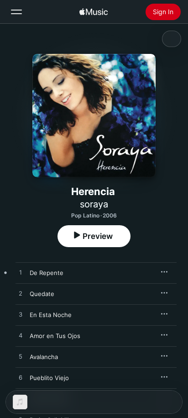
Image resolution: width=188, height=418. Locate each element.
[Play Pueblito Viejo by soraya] (20, 378)
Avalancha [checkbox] (44, 356)
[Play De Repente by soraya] (20, 273)
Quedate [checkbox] (42, 293)
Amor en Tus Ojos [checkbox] (55, 335)
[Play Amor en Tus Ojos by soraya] (20, 336)
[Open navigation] (16, 12)
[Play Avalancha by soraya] (20, 357)
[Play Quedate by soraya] (20, 294)
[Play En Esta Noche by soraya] (20, 315)
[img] (93, 12)
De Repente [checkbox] (46, 272)
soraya (94, 204)
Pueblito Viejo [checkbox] (49, 377)
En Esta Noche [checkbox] (51, 314)
